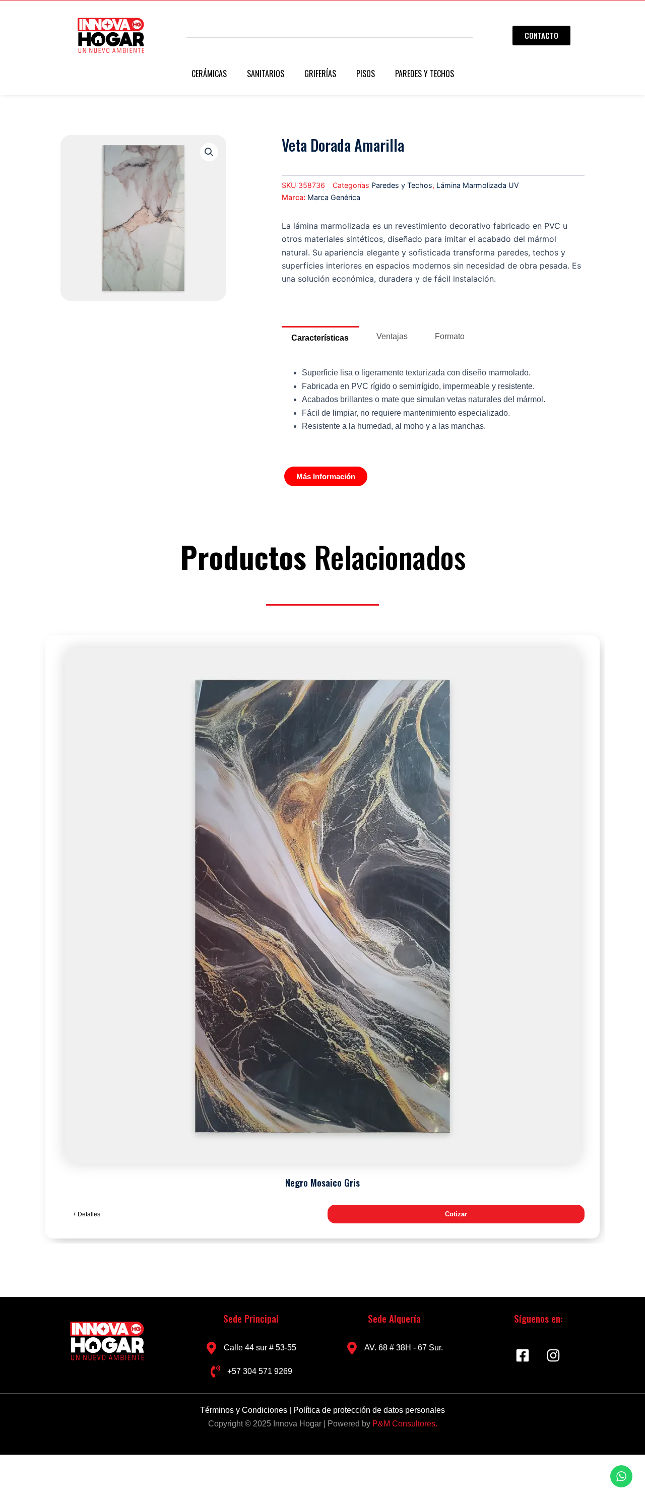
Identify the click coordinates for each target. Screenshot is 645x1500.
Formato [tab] (450, 336)
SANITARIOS (265, 74)
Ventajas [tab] (392, 336)
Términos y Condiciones (244, 1410)
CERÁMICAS (209, 74)
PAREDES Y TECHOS (424, 74)
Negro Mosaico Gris (322, 1182)
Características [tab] (320, 338)
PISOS (365, 74)
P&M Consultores (403, 1423)
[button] (209, 152)
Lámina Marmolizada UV (477, 185)
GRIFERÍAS (320, 74)
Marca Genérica (333, 197)
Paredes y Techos (401, 185)
